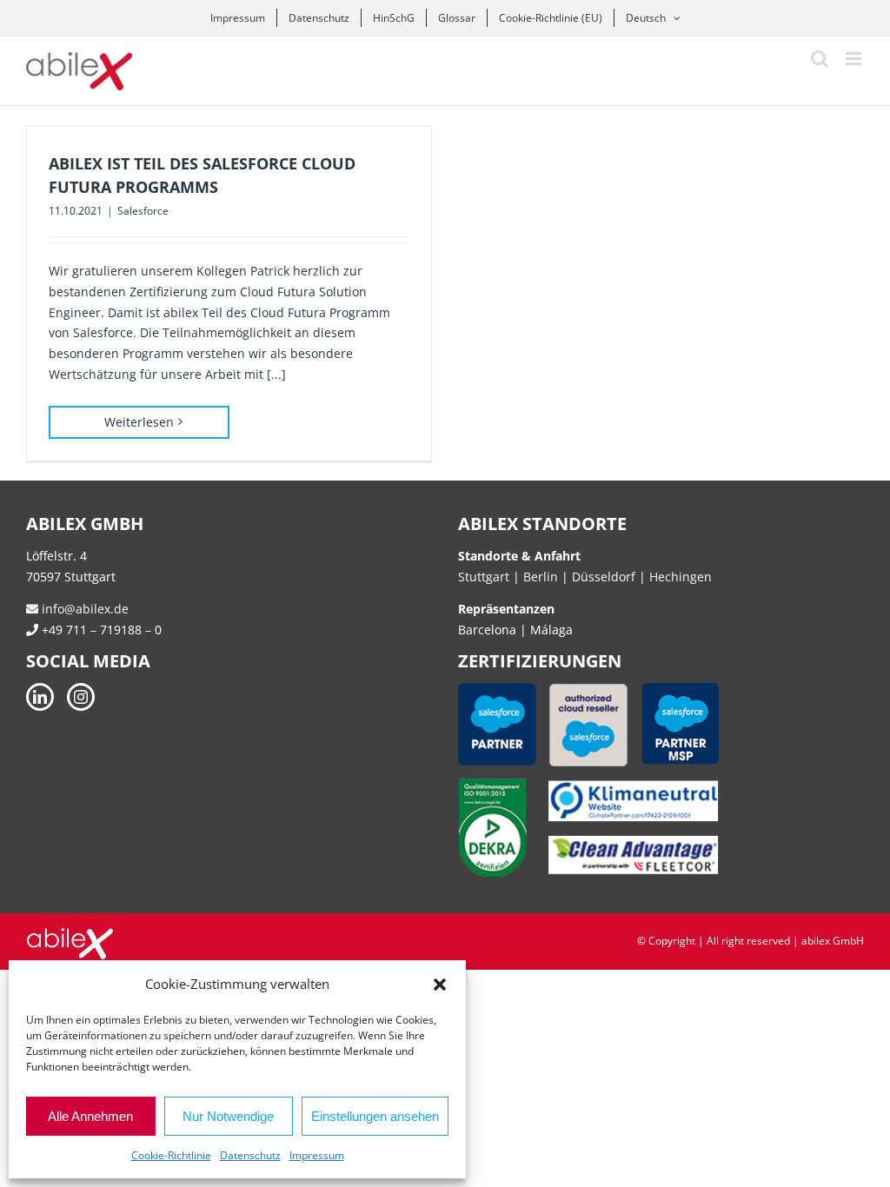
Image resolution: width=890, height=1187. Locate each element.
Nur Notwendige (228, 1116)
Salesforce (143, 210)
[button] (439, 984)
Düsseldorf (605, 576)
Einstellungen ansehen (375, 1116)
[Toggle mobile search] (819, 59)
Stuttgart (483, 576)
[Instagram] (81, 697)
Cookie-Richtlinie (171, 1155)
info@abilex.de (83, 608)
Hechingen (680, 576)
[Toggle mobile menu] (855, 59)
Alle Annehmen (90, 1116)
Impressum (316, 1155)
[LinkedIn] (40, 697)
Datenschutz (250, 1155)
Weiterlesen (139, 422)
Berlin (540, 576)
